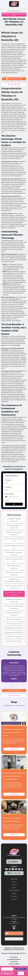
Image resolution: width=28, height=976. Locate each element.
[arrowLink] (11, 684)
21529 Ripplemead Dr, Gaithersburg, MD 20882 (14, 918)
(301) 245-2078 (14, 923)
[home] (14, 4)
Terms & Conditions (14, 964)
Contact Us (14, 884)
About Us (14, 881)
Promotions (14, 896)
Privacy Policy (14, 957)
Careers (14, 893)
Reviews (14, 899)
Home (9, 11)
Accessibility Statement (14, 959)
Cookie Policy (14, 961)
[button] (21, 973)
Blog (14, 887)
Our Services (14, 879)
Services (16, 11)
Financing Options (14, 890)
